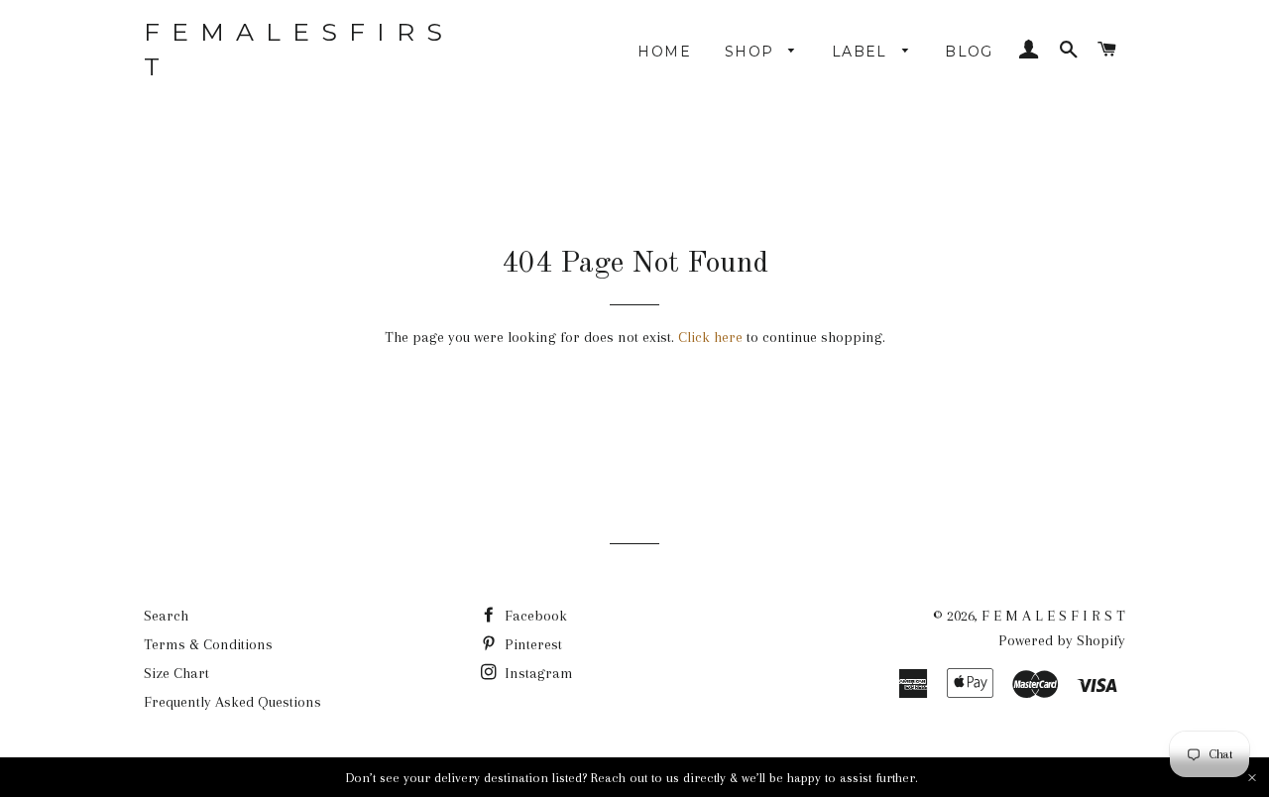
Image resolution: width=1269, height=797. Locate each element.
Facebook (534, 616)
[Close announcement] (1252, 777)
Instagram (537, 673)
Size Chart (176, 673)
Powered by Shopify (1061, 640)
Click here (710, 337)
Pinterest (531, 644)
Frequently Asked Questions (232, 702)
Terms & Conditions (208, 644)
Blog (969, 51)
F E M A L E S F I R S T (294, 49)
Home (664, 51)
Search (166, 616)
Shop (752, 51)
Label (862, 51)
